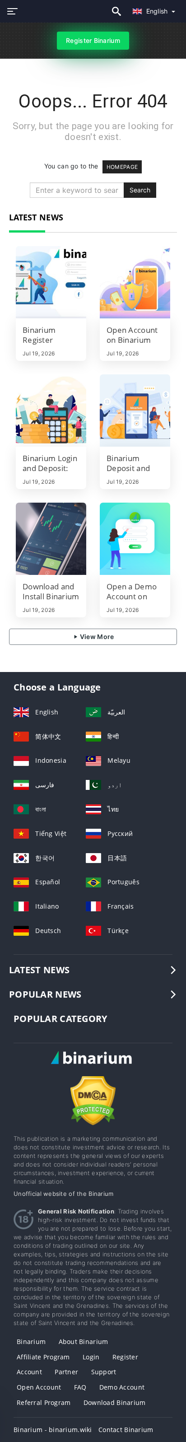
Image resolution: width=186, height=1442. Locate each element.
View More (96, 636)
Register (125, 1357)
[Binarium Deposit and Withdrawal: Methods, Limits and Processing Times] (135, 410)
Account (29, 1371)
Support (103, 1371)
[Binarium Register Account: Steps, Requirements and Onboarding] (51, 282)
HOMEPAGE (122, 166)
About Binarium (83, 1341)
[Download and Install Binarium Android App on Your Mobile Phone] (51, 539)
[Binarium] (93, 1065)
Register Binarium (93, 40)
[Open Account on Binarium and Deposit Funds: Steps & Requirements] (135, 282)
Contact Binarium (125, 1429)
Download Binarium (115, 1402)
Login (91, 1357)
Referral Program (43, 1402)
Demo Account (121, 1387)
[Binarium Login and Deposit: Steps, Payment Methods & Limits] (51, 410)
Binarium (31, 1341)
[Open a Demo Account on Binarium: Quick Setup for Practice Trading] (135, 539)
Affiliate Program (43, 1357)
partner (66, 1371)
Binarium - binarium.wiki (53, 1429)
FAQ (80, 1387)
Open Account (39, 1387)
